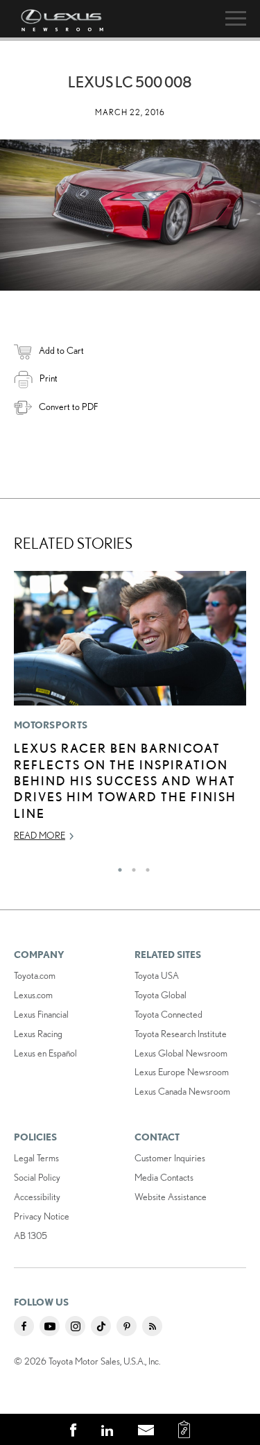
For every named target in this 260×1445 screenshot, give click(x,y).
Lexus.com (33, 994)
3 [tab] (144, 866)
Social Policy (37, 1177)
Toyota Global (161, 994)
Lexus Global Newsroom (181, 1053)
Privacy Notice (41, 1216)
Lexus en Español (45, 1053)
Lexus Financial (41, 1014)
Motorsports (50, 724)
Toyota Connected (168, 1014)
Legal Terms (36, 1157)
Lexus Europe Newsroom (182, 1071)
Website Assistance (171, 1196)
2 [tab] (130, 866)
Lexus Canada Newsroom (182, 1091)
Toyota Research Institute (181, 1033)
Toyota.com (34, 975)
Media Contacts (164, 1177)
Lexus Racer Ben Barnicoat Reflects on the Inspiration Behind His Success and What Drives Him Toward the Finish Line (125, 780)
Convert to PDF (68, 406)
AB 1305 (30, 1235)
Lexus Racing (38, 1033)
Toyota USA (157, 975)
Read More (39, 835)
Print (49, 378)
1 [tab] (116, 866)
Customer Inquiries (170, 1157)
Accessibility (37, 1196)
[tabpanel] (130, 712)
